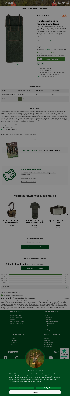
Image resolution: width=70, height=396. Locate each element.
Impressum (40, 383)
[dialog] (35, 198)
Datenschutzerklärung (32, 383)
